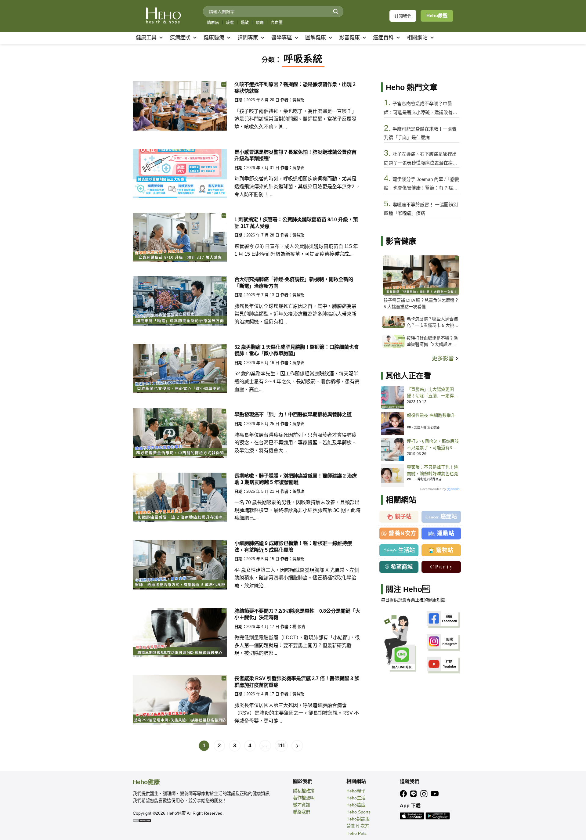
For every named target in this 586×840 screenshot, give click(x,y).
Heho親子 (355, 790)
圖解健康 (315, 38)
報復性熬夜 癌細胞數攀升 (431, 415)
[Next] (297, 746)
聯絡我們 (301, 811)
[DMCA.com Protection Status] (142, 820)
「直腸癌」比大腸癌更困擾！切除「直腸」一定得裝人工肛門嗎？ (432, 393)
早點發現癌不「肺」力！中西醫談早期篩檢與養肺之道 (293, 414)
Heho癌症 (355, 804)
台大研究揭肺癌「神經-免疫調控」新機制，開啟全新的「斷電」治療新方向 (293, 282)
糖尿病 (213, 22)
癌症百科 (383, 38)
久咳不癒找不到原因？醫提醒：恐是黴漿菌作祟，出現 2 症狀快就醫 (295, 87)
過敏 (245, 22)
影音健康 (349, 38)
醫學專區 (281, 38)
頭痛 (260, 22)
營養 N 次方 (357, 826)
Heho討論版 (358, 819)
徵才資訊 (301, 804)
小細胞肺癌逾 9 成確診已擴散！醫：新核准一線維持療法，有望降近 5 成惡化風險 (293, 546)
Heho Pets (356, 833)
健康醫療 (214, 38)
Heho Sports (358, 811)
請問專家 (247, 38)
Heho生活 (355, 797)
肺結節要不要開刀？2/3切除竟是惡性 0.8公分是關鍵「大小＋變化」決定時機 (297, 614)
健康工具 (146, 38)
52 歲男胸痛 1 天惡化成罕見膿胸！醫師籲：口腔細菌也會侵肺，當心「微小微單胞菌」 (296, 350)
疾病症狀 (180, 38)
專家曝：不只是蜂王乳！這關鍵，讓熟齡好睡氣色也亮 (432, 470)
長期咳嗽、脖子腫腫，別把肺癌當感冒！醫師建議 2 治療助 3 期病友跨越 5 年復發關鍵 (295, 479)
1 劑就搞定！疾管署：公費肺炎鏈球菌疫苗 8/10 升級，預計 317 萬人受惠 (296, 223)
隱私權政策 (303, 790)
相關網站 (417, 38)
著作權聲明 (303, 797)
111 (281, 745)
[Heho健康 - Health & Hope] (163, 16)
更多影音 (443, 358)
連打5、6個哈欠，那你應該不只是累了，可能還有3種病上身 (433, 445)
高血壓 (277, 22)
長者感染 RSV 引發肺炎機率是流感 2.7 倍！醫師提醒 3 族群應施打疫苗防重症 (296, 681)
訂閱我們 (402, 15)
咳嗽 (230, 22)
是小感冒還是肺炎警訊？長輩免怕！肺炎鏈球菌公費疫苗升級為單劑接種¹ (295, 155)
